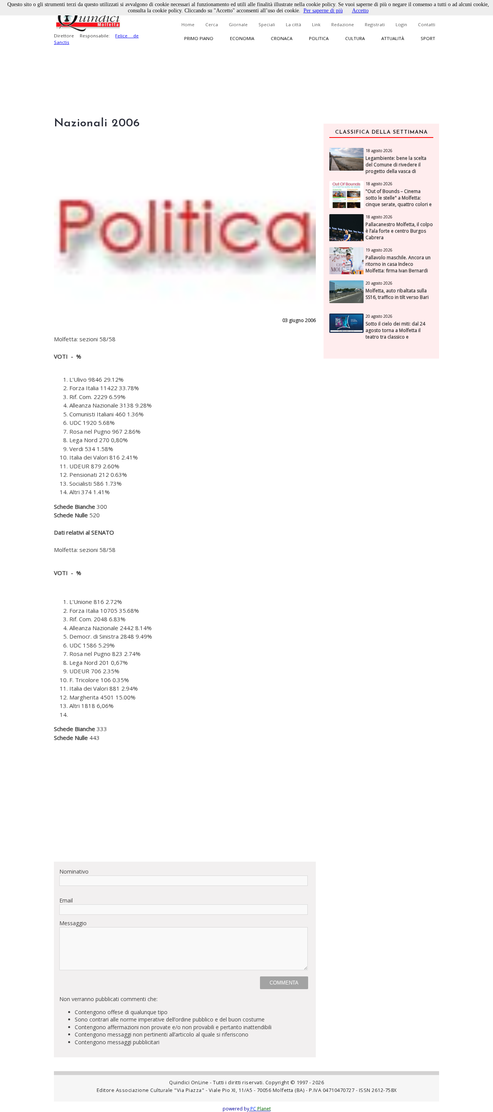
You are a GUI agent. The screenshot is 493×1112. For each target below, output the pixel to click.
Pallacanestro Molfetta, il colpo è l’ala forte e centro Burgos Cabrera (399, 231)
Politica (319, 38)
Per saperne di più (323, 10)
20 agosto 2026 (379, 283)
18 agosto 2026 (379, 150)
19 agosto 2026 (379, 250)
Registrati (375, 24)
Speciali (266, 24)
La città (293, 24)
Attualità (392, 38)
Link (316, 24)
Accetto (360, 10)
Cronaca (281, 38)
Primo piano (198, 38)
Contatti (426, 24)
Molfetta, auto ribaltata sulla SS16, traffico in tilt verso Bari (397, 294)
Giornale (238, 24)
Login (401, 24)
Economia (242, 38)
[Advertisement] (185, 801)
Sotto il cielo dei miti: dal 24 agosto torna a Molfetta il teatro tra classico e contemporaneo (395, 333)
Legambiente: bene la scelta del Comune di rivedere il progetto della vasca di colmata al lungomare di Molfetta (396, 171)
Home (188, 24)
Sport (428, 38)
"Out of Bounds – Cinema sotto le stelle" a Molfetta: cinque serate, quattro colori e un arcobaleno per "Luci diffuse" (399, 204)
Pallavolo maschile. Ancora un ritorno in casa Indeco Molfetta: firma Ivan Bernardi (398, 264)
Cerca (211, 24)
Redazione (342, 24)
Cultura (355, 38)
